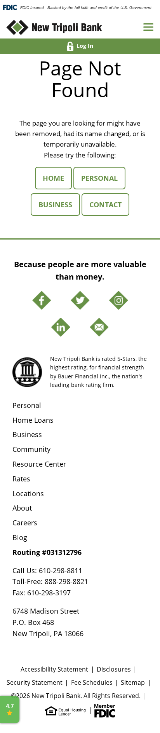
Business (59, 204)
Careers (24, 522)
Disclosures (114, 669)
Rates (21, 478)
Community (31, 449)
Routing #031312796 (47, 552)
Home (57, 178)
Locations (28, 493)
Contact (109, 204)
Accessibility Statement (54, 669)
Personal (103, 178)
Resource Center (39, 464)
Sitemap (133, 682)
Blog (19, 537)
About (22, 508)
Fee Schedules (92, 682)
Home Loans (33, 420)
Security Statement (35, 682)
